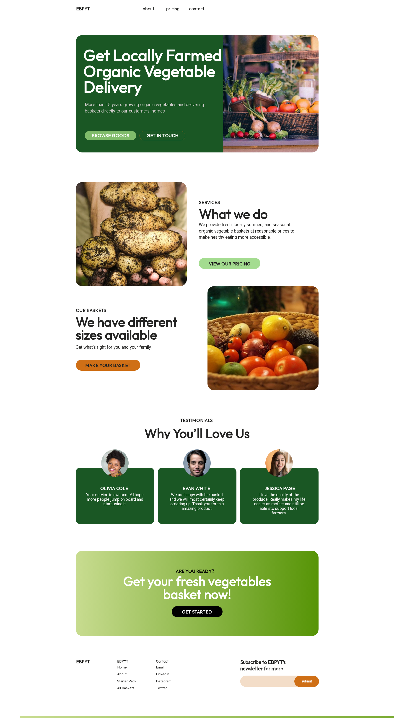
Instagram (163, 681)
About (122, 674)
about (148, 8)
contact (197, 8)
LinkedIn (162, 674)
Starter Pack (126, 681)
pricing (172, 8)
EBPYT (83, 8)
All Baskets (126, 688)
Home (122, 667)
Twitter (161, 688)
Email (160, 667)
